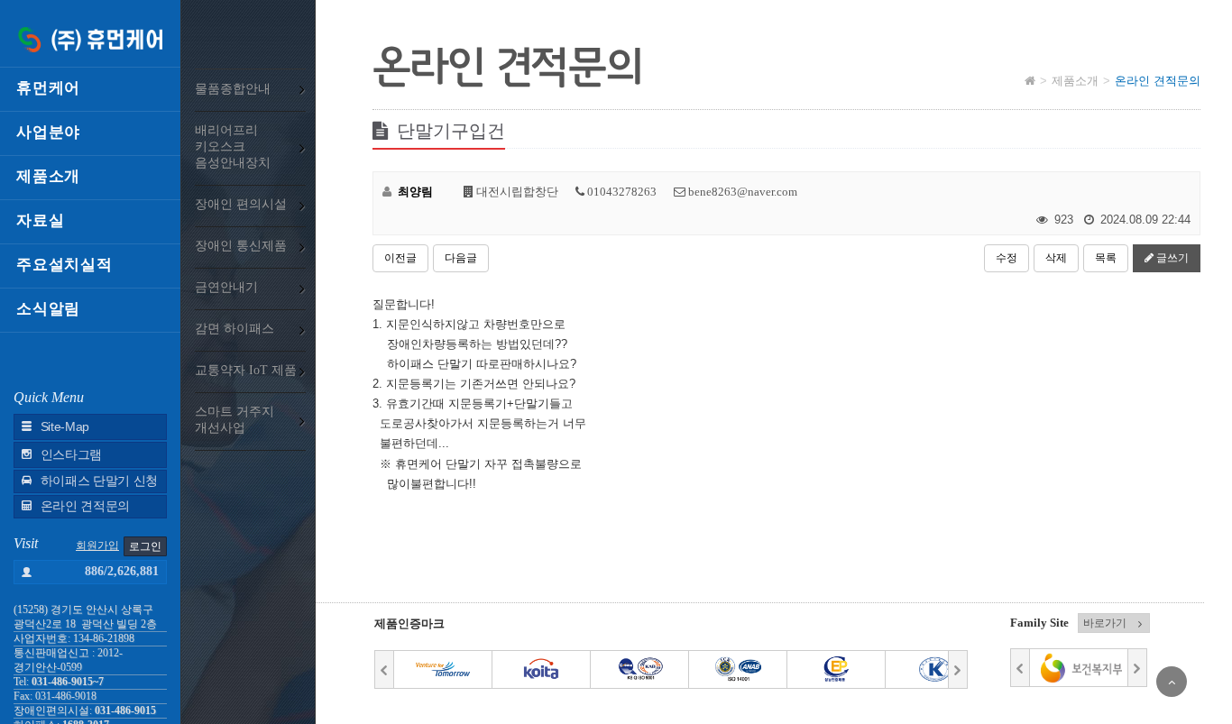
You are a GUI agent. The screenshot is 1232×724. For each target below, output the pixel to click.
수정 (1006, 258)
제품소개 (48, 176)
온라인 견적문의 (85, 506)
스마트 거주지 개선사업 (234, 420)
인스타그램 (71, 455)
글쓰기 (1171, 258)
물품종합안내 (233, 89)
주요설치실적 (64, 264)
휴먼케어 (48, 87)
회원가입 (97, 545)
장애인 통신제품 (241, 245)
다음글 (461, 258)
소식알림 (48, 308)
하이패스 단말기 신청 (99, 481)
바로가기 (1104, 623)
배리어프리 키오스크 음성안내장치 (233, 147)
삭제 (1056, 258)
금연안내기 (226, 287)
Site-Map (65, 427)
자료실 (40, 220)
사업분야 (48, 132)
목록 (1106, 258)
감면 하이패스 (234, 328)
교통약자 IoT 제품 (246, 370)
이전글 (400, 258)
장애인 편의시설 (241, 204)
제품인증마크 (409, 623)
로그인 (145, 546)
